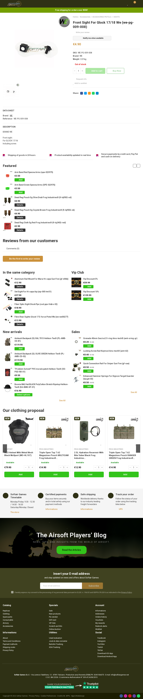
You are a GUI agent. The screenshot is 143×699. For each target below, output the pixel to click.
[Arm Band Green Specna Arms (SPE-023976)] (7, 188)
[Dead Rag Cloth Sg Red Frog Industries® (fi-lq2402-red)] (7, 226)
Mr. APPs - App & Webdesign (73, 696)
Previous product (131, 17)
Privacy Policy (126, 592)
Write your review (83, 32)
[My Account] (138, 4)
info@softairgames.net (120, 675)
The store (14, 512)
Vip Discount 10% (91, 292)
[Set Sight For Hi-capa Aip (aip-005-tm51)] (7, 295)
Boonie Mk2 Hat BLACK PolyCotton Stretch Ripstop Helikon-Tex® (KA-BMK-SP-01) (41, 385)
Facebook (81, 93)
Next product (138, 17)
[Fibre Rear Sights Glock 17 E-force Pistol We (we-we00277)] (7, 320)
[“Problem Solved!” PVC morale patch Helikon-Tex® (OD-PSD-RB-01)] (7, 372)
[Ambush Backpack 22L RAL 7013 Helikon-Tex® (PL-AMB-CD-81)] (7, 342)
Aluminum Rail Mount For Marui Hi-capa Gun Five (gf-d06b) (41, 279)
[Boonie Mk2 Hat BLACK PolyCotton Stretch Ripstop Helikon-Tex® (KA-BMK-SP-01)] (7, 388)
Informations (52, 509)
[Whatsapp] (138, 696)
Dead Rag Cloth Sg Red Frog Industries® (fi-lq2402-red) (40, 222)
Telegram (97, 93)
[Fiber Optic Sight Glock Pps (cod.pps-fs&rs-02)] (7, 308)
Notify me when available (93, 38)
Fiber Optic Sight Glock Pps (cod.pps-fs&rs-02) (36, 304)
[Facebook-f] (121, 696)
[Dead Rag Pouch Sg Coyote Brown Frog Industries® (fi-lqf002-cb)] (7, 213)
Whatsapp (93, 93)
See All (62, 400)
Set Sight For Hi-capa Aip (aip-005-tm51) (33, 292)
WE (81, 56)
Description (9, 127)
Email (89, 93)
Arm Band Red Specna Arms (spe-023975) (34, 172)
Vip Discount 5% (90, 279)
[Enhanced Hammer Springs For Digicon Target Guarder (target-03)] (76, 379)
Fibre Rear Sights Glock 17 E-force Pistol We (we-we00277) (41, 317)
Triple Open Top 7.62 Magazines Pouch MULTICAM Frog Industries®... (54, 455)
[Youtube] (130, 696)
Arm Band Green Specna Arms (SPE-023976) (35, 185)
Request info (81, 79)
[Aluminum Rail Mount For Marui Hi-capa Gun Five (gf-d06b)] (7, 282)
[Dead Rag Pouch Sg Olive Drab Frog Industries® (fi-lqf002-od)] (7, 201)
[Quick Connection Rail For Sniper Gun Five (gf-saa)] (76, 367)
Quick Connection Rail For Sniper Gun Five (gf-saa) (106, 363)
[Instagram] (125, 696)
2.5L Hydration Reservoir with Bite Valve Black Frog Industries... (88, 455)
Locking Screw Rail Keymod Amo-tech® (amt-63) (105, 351)
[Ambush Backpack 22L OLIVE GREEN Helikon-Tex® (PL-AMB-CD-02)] (7, 357)
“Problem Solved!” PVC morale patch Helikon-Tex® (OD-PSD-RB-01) (40, 370)
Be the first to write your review (24, 259)
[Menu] (4, 4)
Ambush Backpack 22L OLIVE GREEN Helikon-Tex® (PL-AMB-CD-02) (40, 355)
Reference (7, 119)
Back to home (134, 17)
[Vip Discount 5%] (76, 282)
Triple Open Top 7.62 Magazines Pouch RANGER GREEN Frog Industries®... (122, 455)
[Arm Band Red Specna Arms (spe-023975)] (7, 176)
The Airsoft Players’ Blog (71, 535)
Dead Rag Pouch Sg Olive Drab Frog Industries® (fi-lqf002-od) (43, 197)
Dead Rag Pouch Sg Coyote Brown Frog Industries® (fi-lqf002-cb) (45, 210)
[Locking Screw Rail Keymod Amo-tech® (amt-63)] (76, 354)
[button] (134, 165)
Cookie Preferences (48, 696)
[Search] (122, 3)
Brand (5, 115)
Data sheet (8, 110)
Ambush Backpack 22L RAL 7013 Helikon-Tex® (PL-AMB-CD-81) (40, 339)
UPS (121, 509)
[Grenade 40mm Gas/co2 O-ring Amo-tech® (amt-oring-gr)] (76, 342)
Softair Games (22, 696)
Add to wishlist (81, 83)
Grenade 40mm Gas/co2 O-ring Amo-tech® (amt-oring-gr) (110, 338)
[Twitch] (134, 696)
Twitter (85, 93)
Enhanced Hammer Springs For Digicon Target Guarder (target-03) (108, 377)
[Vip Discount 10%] (76, 295)
